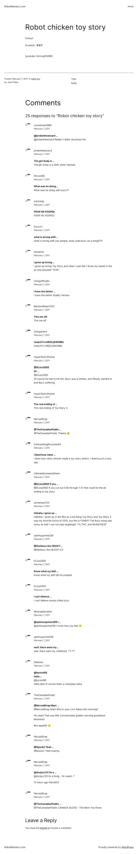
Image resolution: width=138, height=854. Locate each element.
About (131, 6)
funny (74, 83)
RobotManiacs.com (14, 6)
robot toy (35, 79)
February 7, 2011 (42, 128)
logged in (45, 828)
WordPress (128, 847)
